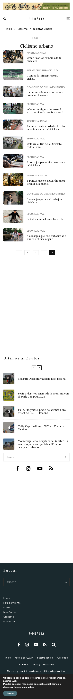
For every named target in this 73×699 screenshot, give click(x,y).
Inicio (6, 598)
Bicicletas (9, 621)
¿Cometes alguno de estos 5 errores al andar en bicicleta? (45, 111)
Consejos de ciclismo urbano (46, 87)
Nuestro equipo (45, 657)
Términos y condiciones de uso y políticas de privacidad (36, 671)
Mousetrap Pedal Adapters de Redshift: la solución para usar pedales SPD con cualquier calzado (43, 444)
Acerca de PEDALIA (24, 657)
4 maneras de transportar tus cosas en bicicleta (45, 94)
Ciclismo (8, 616)
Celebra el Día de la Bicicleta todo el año (44, 145)
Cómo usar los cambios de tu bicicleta (44, 59)
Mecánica (9, 612)
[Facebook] (19, 644)
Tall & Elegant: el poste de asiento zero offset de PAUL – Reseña (42, 411)
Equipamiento (12, 602)
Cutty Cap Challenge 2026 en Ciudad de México (42, 428)
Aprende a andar (37, 52)
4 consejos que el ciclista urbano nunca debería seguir (46, 237)
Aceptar (10, 693)
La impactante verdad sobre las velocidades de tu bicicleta (46, 128)
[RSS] (45, 644)
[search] (66, 457)
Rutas (6, 607)
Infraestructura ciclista (43, 70)
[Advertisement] (36, 314)
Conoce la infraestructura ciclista (42, 77)
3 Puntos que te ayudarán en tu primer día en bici (46, 182)
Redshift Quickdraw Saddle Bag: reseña (42, 378)
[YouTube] (36, 644)
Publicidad (62, 657)
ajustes (29, 687)
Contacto (24, 664)
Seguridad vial (36, 104)
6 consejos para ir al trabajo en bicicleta (45, 201)
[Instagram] (27, 644)
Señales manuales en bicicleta (45, 219)
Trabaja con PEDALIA (43, 664)
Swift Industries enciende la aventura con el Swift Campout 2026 (43, 395)
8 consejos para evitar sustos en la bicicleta (46, 164)
